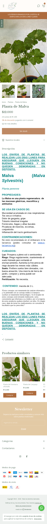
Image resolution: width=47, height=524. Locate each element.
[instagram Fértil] (20, 456)
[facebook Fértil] (27, 456)
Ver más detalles (10, 124)
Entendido (38, 519)
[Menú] (4, 6)
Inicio (4, 102)
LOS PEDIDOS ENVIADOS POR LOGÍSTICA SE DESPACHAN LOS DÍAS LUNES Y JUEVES (23, 15)
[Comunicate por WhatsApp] (41, 508)
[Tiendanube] (23, 509)
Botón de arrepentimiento (23, 506)
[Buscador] (38, 6)
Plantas (10, 102)
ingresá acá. (38, 503)
